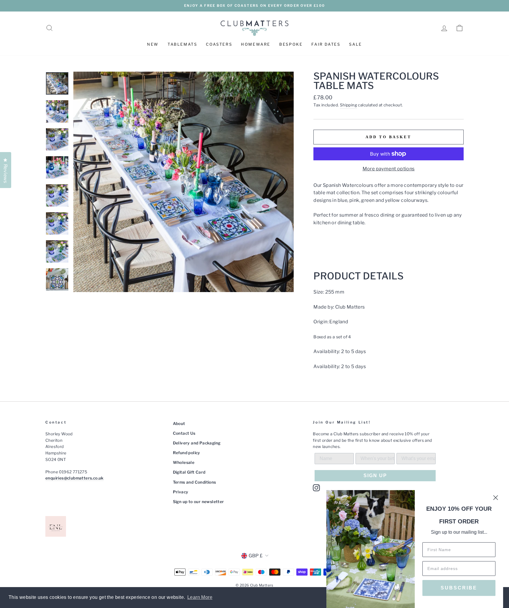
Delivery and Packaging (197, 443)
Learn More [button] (199, 597)
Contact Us (184, 433)
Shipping (348, 105)
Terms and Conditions (194, 482)
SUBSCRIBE (459, 587)
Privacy (181, 492)
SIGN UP (375, 475)
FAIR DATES (325, 44)
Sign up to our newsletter (198, 501)
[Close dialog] (495, 497)
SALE (355, 44)
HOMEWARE (255, 44)
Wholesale (184, 462)
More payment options (389, 169)
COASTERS (219, 44)
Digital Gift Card (189, 472)
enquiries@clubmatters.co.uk (74, 478)
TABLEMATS (182, 44)
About (179, 423)
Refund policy (186, 452)
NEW (153, 44)
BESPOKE (291, 44)
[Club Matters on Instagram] (316, 487)
